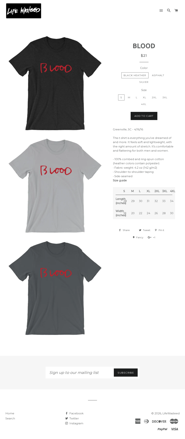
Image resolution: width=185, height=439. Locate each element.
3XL (164, 97)
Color (144, 68)
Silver (144, 82)
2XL (154, 97)
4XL (143, 104)
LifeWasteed (171, 413)
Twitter (74, 418)
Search (10, 418)
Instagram (76, 423)
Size (144, 90)
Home (9, 413)
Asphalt (158, 75)
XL (144, 97)
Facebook (76, 413)
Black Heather (135, 75)
